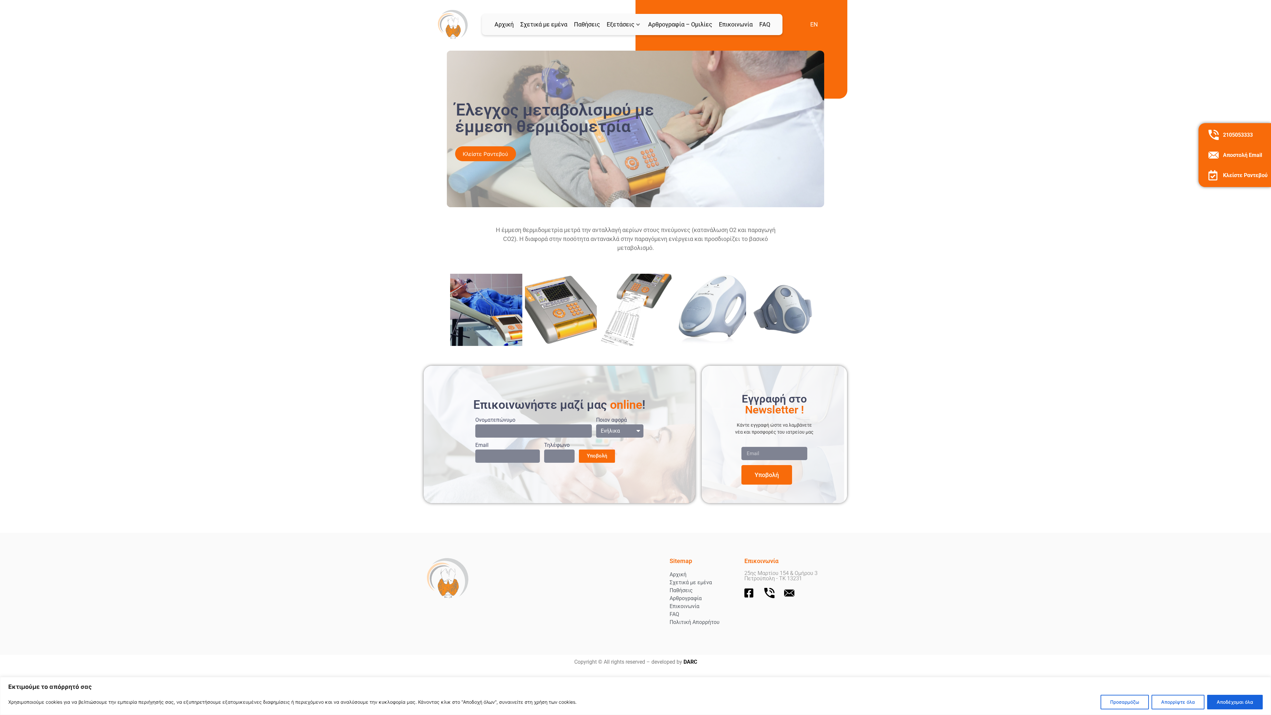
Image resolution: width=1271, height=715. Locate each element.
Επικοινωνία (736, 24)
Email (482, 445)
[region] (635, 696)
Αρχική (504, 24)
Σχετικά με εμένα (543, 24)
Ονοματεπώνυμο (495, 420)
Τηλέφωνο (557, 445)
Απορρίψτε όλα (1178, 702)
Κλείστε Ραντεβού (1245, 175)
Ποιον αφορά (611, 420)
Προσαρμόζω (1124, 702)
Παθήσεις (587, 24)
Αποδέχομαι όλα (1235, 702)
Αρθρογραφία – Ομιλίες (680, 24)
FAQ (764, 24)
